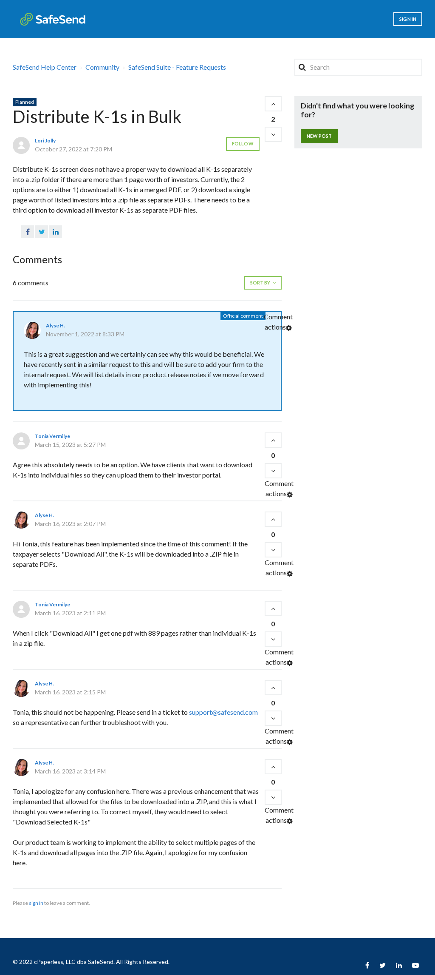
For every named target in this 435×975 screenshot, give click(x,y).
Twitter (41, 231)
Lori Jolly (45, 140)
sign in (36, 903)
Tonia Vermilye (52, 436)
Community (102, 67)
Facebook (27, 231)
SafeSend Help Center (44, 67)
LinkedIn (55, 231)
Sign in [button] (407, 19)
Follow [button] (243, 143)
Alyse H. (55, 325)
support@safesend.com (223, 712)
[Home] (53, 19)
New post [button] (319, 136)
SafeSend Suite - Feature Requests (177, 67)
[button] (273, 103)
